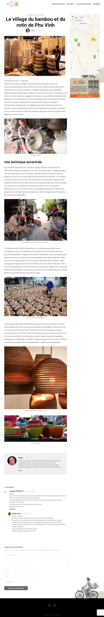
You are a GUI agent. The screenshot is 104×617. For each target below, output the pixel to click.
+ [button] (72, 16)
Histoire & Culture (58, 4)
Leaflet (97, 74)
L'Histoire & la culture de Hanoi (35, 15)
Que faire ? (70, 4)
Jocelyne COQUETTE (16, 491)
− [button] (72, 19)
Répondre (12, 509)
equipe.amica (16, 513)
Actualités (96, 4)
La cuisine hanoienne (83, 4)
